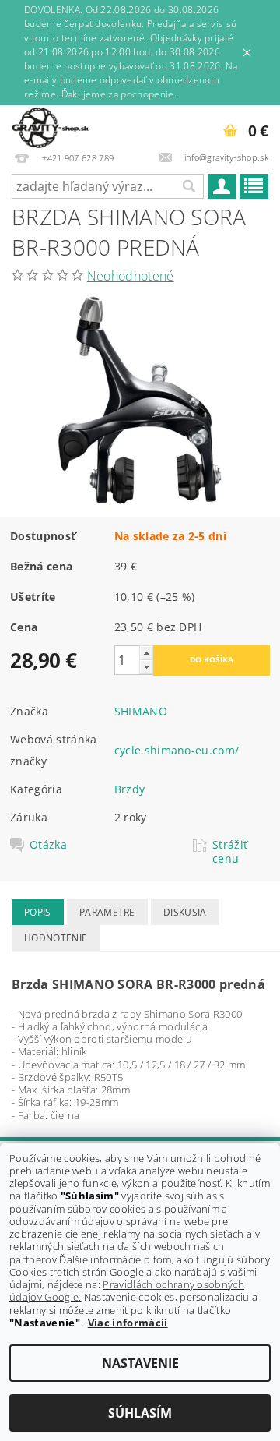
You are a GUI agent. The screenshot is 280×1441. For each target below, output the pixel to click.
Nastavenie (140, 1363)
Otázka (48, 845)
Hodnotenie (55, 938)
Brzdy (129, 789)
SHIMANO (140, 711)
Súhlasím (140, 1413)
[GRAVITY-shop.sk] (50, 125)
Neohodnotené (130, 275)
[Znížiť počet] (146, 666)
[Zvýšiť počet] (146, 652)
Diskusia (185, 912)
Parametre (107, 912)
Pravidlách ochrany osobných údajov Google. (126, 1290)
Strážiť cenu (229, 852)
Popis (37, 912)
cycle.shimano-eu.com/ (177, 750)
